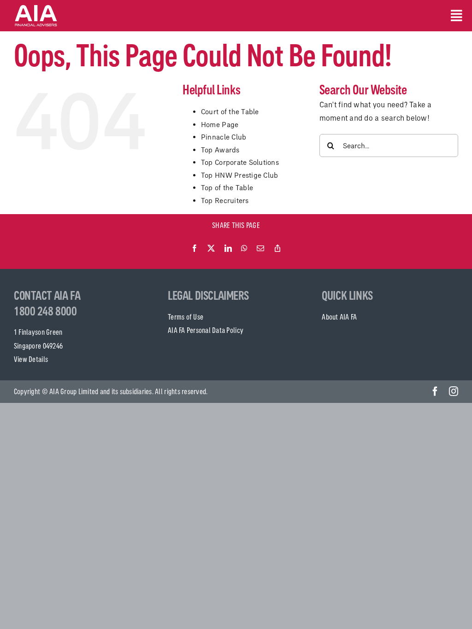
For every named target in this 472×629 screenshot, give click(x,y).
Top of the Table (227, 187)
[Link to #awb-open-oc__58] (454, 15)
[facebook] (435, 391)
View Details (31, 359)
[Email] (260, 248)
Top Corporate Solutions (240, 162)
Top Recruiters (225, 200)
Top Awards (220, 150)
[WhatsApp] (244, 248)
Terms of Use (185, 316)
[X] (211, 248)
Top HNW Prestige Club (239, 175)
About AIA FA (339, 316)
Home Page (219, 124)
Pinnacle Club (223, 137)
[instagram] (453, 391)
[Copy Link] (277, 248)
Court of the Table (230, 111)
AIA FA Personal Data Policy (205, 330)
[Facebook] (194, 248)
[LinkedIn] (228, 248)
